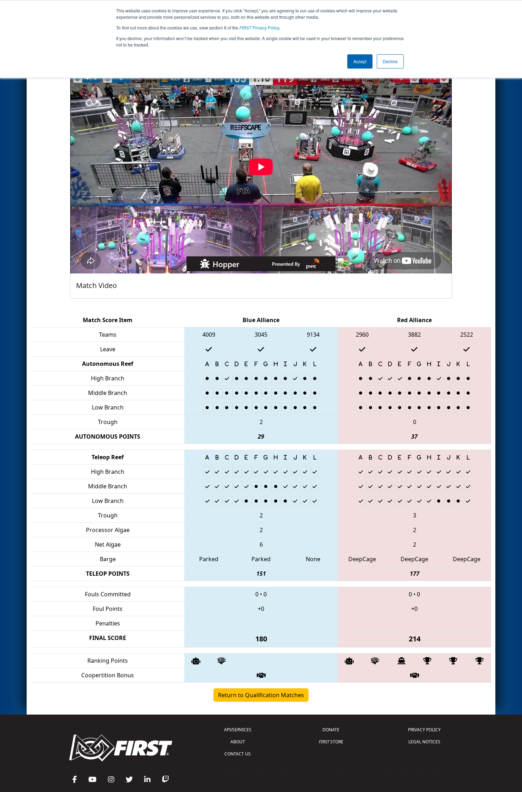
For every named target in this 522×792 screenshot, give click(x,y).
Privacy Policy (259, 28)
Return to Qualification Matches (261, 695)
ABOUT (237, 742)
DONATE (330, 730)
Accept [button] (359, 61)
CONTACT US (237, 754)
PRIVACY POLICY (424, 730)
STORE (331, 742)
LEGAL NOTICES (424, 742)
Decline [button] (390, 61)
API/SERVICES (237, 730)
